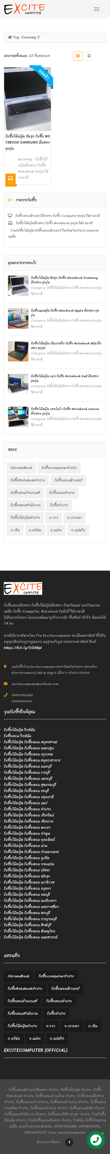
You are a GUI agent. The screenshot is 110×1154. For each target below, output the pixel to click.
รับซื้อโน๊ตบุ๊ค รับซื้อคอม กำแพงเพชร (31, 852)
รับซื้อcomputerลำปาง (59, 468)
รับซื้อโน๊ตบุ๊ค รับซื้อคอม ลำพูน (27, 833)
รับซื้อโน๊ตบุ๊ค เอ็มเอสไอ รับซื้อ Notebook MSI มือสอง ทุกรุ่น (66, 345)
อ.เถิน (15, 530)
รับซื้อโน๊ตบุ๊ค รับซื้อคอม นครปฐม (29, 748)
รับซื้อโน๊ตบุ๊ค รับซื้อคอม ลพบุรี (27, 894)
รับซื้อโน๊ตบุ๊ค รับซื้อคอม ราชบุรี (27, 772)
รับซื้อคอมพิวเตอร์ (68, 480)
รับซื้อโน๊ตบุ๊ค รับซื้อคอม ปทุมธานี (29, 797)
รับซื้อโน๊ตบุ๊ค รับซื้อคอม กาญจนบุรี (30, 919)
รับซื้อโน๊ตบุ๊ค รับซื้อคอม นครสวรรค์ (30, 937)
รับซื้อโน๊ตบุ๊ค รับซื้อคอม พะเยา (27, 827)
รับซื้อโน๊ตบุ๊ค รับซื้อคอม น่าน (25, 846)
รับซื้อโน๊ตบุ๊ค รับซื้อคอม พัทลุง (27, 876)
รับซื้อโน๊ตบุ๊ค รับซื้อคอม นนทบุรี (28, 766)
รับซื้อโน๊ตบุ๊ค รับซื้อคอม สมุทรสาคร (31, 742)
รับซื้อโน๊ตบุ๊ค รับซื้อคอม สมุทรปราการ (32, 760)
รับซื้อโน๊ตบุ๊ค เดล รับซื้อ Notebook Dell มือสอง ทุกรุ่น (65, 378)
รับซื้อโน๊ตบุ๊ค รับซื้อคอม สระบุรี (27, 913)
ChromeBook (21, 468)
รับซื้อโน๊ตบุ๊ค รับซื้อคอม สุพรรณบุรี (30, 785)
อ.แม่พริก (78, 530)
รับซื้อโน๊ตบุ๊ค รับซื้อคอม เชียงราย (28, 821)
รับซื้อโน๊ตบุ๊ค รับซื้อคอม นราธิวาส (29, 882)
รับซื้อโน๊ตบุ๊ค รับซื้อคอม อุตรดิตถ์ (29, 840)
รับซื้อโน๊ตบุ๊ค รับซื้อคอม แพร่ (25, 803)
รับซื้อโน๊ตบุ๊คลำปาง (25, 517)
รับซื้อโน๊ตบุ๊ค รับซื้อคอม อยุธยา (27, 888)
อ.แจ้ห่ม (35, 530)
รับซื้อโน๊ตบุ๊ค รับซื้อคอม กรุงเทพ (28, 754)
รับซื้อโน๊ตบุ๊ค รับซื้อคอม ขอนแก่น (29, 864)
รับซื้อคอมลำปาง (62, 493)
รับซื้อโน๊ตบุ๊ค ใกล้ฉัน (19, 730)
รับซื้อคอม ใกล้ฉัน (17, 736)
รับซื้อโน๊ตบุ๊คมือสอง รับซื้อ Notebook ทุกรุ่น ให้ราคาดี (33, 168)
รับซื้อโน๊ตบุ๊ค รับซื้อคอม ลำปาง (27, 809)
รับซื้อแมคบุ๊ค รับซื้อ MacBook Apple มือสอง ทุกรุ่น (65, 313)
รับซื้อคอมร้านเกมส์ (25, 493)
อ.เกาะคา (74, 517)
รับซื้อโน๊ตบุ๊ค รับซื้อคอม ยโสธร (27, 870)
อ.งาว (53, 517)
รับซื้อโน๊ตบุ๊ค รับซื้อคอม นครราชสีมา (31, 907)
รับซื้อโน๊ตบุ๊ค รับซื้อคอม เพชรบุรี (28, 779)
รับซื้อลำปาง (59, 505)
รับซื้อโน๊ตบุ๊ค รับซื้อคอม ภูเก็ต (26, 858)
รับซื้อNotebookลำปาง (27, 480)
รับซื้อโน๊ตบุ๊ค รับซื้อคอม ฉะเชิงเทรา (30, 901)
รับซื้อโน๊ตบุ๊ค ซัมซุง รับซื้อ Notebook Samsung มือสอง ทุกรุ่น (27, 142)
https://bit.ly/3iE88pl (23, 648)
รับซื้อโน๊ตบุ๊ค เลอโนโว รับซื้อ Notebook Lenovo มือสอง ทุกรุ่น (65, 411)
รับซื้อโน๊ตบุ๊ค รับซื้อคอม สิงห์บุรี (27, 925)
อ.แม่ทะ (56, 530)
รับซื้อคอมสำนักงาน (25, 505)
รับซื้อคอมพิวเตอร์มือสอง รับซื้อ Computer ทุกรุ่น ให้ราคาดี (57, 216)
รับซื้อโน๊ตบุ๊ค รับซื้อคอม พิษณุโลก (29, 931)
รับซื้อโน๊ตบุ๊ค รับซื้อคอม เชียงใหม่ (29, 815)
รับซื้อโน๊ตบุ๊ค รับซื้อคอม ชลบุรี (26, 791)
